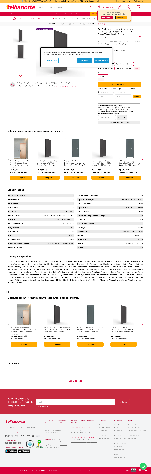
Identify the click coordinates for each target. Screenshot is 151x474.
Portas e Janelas (23, 19)
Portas (33, 19)
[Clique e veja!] (138, 37)
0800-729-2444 (49, 441)
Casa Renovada (118, 446)
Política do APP (132, 438)
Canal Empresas (118, 452)
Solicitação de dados (134, 433)
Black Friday (117, 441)
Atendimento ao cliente (105, 438)
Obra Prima (117, 435)
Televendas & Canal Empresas (83, 421)
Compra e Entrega (133, 425)
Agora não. (121, 18)
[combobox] (65, 7)
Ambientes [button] (33, 14)
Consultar (121, 117)
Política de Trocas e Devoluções (137, 430)
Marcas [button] (45, 14)
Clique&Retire (118, 430)
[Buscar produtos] (91, 7)
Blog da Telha (118, 427)
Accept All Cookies (101, 60)
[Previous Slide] (8, 158)
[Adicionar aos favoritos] (138, 30)
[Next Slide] (142, 158)
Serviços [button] (56, 14)
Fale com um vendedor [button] (134, 14)
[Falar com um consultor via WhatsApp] (143, 466)
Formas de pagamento (134, 427)
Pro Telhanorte (103, 430)
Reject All (84, 60)
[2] (55, 79)
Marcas (116, 454)
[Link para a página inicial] (14, 19)
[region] (76, 57)
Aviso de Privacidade (42, 406)
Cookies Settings (51, 60)
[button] (17, 14)
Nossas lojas (102, 435)
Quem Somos (103, 425)
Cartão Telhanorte (119, 425)
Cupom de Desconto (120, 443)
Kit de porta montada (45, 19)
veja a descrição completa (65, 86)
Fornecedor (102, 433)
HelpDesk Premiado (120, 433)
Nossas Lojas (69, 14)
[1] (53, 79)
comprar (21, 178)
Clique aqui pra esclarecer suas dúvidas (54, 422)
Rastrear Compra (119, 449)
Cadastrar (123, 402)
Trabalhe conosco (104, 441)
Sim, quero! (106, 18)
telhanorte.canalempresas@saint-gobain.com (84, 442)
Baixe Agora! (102, 24)
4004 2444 (48, 439)
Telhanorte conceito (104, 427)
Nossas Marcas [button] (81, 14)
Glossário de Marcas (120, 438)
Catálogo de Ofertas (119, 457)
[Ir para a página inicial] (20, 7)
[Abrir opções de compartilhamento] (12, 84)
